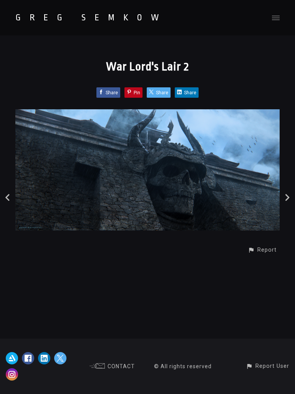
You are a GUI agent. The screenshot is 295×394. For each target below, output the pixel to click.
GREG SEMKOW (91, 18)
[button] (262, 250)
